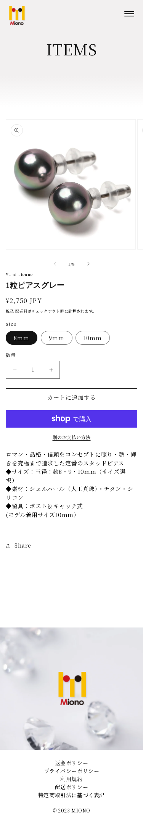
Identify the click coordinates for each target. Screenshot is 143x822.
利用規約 (71, 779)
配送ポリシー (71, 787)
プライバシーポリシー (72, 771)
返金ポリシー (71, 763)
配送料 (21, 311)
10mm (93, 338)
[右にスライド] (88, 263)
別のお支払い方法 (72, 437)
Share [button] (22, 545)
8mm (21, 338)
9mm (56, 338)
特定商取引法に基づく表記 (71, 795)
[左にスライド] (55, 263)
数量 (11, 354)
